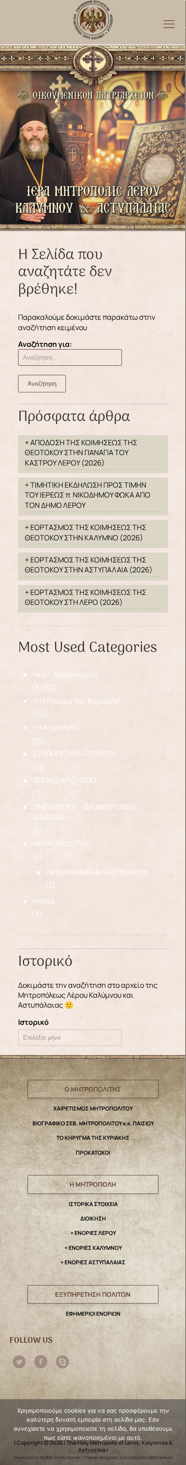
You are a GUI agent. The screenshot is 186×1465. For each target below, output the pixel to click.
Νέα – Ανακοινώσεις (66, 674)
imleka (44, 901)
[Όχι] (174, 1432)
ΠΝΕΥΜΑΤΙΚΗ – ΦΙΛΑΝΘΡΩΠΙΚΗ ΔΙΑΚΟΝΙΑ (84, 812)
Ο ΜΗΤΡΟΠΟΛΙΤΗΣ (93, 1089)
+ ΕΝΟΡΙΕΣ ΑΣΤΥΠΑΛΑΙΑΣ (93, 1262)
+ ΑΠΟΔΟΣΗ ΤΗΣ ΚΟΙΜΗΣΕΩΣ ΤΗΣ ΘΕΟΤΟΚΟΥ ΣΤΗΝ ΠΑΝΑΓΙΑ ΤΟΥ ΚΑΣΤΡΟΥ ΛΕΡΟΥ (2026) (81, 453)
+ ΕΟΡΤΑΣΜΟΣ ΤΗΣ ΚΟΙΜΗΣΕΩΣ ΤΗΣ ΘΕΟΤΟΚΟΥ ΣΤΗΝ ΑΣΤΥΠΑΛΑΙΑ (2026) (89, 565)
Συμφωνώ (83, 1451)
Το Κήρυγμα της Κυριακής (76, 701)
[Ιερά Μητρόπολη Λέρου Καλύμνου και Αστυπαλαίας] (93, 17)
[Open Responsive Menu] (169, 24)
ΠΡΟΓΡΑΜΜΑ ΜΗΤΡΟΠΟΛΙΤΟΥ (97, 872)
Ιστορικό (33, 1022)
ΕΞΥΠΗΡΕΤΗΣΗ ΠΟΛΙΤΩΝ (74, 754)
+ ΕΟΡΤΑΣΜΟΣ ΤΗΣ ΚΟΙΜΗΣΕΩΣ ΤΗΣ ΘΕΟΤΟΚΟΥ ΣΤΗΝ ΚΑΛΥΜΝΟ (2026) (85, 532)
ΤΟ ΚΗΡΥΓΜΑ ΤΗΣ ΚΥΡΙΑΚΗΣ (93, 1138)
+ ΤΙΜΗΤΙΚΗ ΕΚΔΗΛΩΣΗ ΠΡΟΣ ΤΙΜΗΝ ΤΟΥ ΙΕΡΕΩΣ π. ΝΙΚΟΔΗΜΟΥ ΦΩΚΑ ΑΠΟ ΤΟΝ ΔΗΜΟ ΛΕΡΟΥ (87, 495)
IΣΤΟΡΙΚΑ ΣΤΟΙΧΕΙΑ (93, 1204)
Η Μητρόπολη (55, 727)
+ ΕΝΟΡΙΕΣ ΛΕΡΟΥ (93, 1233)
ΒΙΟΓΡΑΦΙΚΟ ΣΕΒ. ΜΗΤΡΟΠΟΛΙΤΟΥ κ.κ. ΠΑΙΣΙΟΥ (93, 1123)
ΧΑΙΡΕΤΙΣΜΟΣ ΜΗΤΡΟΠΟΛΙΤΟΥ (93, 1108)
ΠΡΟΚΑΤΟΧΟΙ (93, 1152)
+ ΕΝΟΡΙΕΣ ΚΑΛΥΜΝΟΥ (93, 1248)
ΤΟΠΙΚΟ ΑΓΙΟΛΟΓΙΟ (65, 780)
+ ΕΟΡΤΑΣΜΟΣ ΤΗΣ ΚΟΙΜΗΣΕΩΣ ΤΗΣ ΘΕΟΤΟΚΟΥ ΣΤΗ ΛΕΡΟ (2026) (85, 597)
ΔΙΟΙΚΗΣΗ (93, 1218)
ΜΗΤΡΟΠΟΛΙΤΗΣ (61, 843)
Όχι (117, 1451)
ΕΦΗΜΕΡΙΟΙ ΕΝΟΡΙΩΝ (93, 1314)
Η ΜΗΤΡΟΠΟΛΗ (93, 1184)
